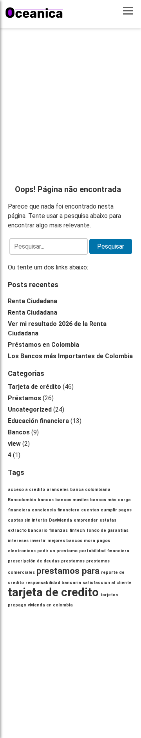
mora (89, 540)
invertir (38, 540)
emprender (86, 520)
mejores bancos (64, 540)
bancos (46, 499)
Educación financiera (38, 421)
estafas (107, 520)
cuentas (90, 510)
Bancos (19, 432)
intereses (18, 540)
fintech (77, 530)
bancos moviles (72, 499)
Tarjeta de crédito (34, 386)
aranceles (58, 489)
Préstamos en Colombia (43, 344)
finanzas (58, 530)
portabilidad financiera (104, 550)
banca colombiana (90, 489)
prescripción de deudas (34, 561)
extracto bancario (27, 530)
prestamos (73, 561)
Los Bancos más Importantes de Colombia (70, 356)
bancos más (103, 499)
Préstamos (24, 398)
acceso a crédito (26, 489)
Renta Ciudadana (32, 301)
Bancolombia (22, 499)
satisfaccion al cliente (107, 582)
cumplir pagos (116, 510)
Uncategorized (30, 409)
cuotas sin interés (27, 520)
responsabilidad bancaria (53, 582)
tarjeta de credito (53, 592)
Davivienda (60, 520)
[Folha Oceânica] (34, 13)
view (14, 443)
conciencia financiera (56, 510)
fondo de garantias (107, 530)
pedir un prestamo (57, 550)
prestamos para (67, 571)
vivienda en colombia (50, 605)
